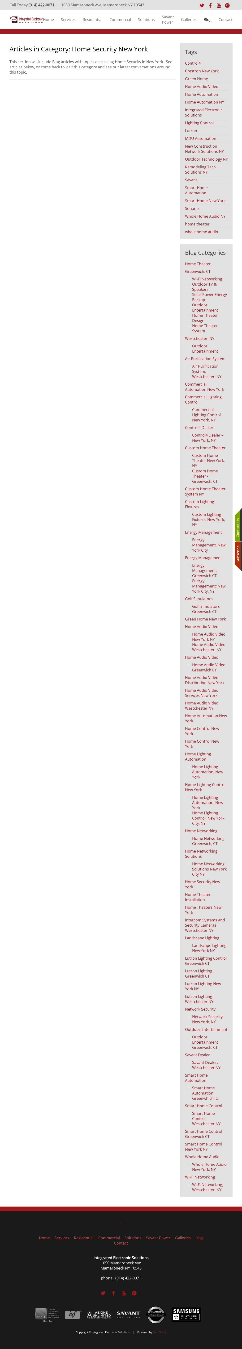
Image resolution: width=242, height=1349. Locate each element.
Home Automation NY (204, 102)
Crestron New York (202, 71)
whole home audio (201, 231)
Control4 (193, 63)
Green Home (196, 78)
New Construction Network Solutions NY (204, 149)
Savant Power (168, 19)
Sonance (192, 208)
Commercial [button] (120, 19)
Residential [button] (92, 19)
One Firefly (159, 1332)
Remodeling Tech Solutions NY (200, 169)
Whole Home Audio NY (205, 216)
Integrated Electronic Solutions (203, 112)
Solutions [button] (146, 19)
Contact (226, 19)
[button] (121, 1223)
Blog (208, 19)
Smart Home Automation (196, 190)
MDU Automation (200, 138)
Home (48, 19)
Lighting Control (199, 122)
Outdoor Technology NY (206, 159)
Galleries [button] (189, 19)
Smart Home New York (205, 200)
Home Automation (201, 94)
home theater (197, 224)
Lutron (191, 130)
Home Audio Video (201, 86)
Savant (191, 180)
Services (68, 19)
